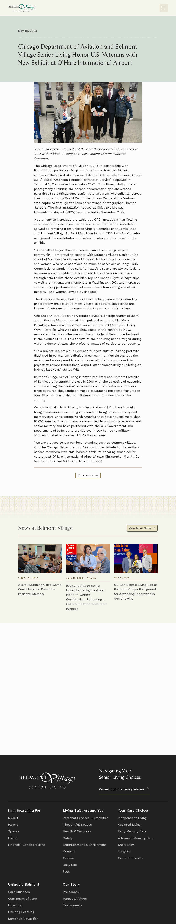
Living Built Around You (83, 810)
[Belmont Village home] (22, 8)
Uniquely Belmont (23, 884)
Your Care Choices (133, 810)
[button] (164, 8)
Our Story (71, 884)
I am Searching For (24, 810)
